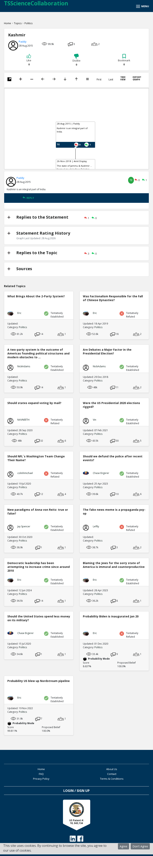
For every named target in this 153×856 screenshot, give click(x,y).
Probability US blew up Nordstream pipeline (38, 681)
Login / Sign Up (76, 790)
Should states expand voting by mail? (34, 403)
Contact (111, 774)
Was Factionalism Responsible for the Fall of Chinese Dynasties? (113, 298)
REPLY (30, 198)
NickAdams (23, 366)
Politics (28, 23)
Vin (94, 419)
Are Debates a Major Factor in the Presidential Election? (107, 351)
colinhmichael (25, 473)
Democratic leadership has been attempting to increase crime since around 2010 (38, 566)
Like (28, 62)
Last (111, 79)
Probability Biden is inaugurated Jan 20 (110, 616)
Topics (18, 23)
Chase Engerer (101, 473)
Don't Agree (140, 846)
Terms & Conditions (112, 778)
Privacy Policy (41, 778)
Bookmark (124, 62)
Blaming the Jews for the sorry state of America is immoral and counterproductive (114, 565)
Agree (123, 846)
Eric (19, 313)
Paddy (22, 41)
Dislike (76, 62)
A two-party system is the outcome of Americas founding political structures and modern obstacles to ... (38, 353)
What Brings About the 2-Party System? (36, 296)
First (99, 79)
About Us (111, 769)
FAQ (41, 774)
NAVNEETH (23, 419)
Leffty (96, 526)
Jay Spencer (23, 526)
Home (7, 23)
